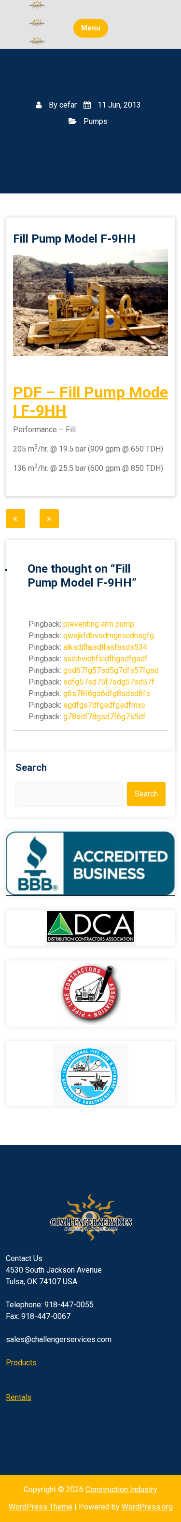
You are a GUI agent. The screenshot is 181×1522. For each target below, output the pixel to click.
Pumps (96, 121)
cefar (68, 105)
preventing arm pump (98, 624)
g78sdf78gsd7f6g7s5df (104, 716)
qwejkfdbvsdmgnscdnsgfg (108, 635)
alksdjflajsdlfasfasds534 (105, 647)
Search (31, 767)
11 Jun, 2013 (118, 105)
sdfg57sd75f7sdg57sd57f (108, 681)
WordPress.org (147, 1506)
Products (21, 1362)
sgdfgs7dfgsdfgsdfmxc (104, 705)
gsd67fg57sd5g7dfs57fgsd (111, 670)
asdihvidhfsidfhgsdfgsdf (105, 658)
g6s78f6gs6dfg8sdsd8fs (106, 693)
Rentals (18, 1397)
